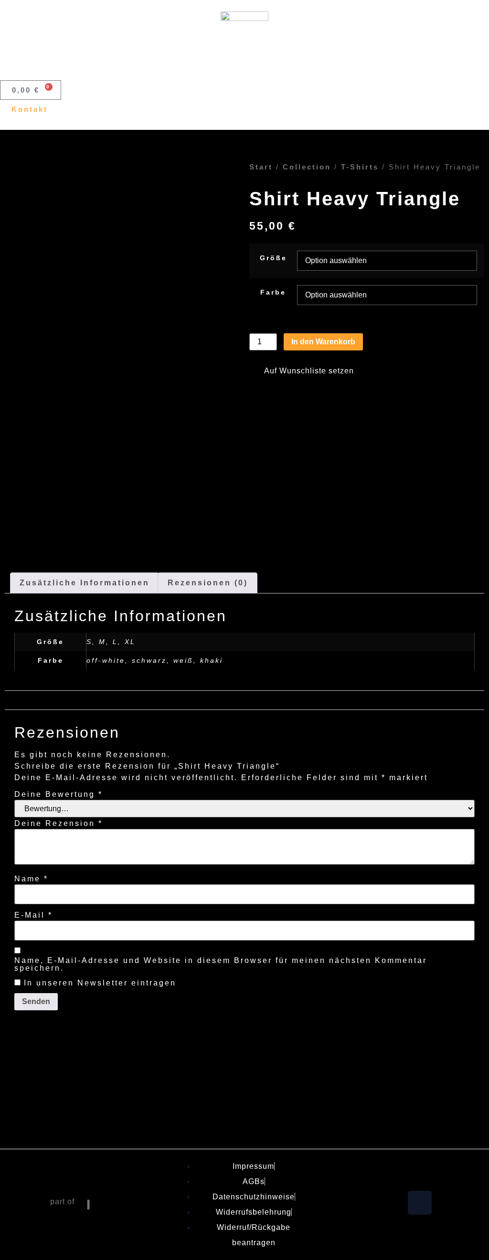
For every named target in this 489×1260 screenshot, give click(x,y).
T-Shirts (360, 167)
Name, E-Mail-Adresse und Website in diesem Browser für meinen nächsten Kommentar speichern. (220, 964)
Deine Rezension (58, 823)
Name (31, 879)
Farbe (273, 292)
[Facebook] (420, 1203)
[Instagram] (388, 1203)
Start (261, 167)
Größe (273, 257)
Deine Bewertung (58, 794)
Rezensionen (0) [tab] (208, 583)
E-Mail (33, 915)
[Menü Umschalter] (244, 75)
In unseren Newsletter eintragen (98, 983)
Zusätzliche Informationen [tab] (84, 583)
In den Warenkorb (323, 342)
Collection (307, 167)
